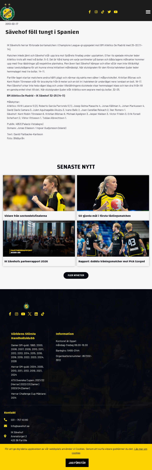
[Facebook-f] (10, 314)
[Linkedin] (36, 314)
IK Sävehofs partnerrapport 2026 (26, 261)
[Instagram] (16, 314)
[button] (148, 12)
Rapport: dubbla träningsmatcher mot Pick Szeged (112, 261)
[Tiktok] (43, 314)
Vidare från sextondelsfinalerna (25, 216)
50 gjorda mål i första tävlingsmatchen (105, 216)
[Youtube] (23, 314)
